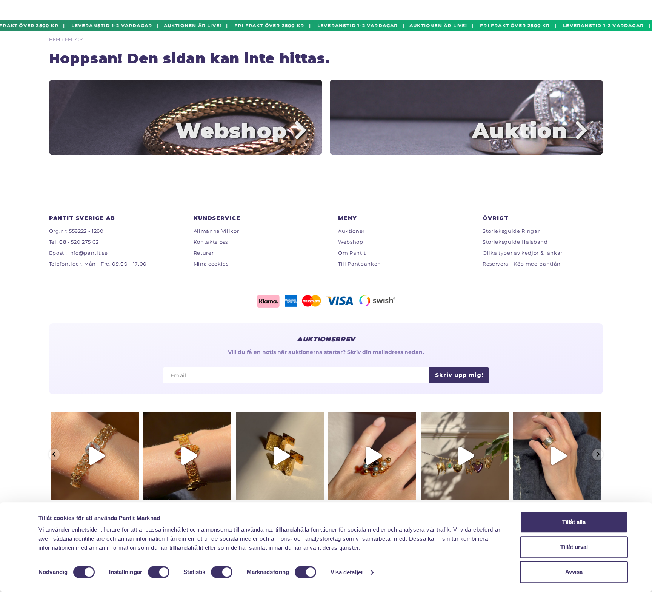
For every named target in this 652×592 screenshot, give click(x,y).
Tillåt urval (574, 547)
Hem (54, 39)
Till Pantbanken (359, 264)
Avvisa (574, 572)
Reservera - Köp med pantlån (522, 264)
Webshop (350, 242)
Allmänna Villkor (216, 231)
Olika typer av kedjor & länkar (523, 253)
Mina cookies (211, 264)
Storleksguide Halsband (515, 242)
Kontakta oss (211, 242)
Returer (204, 253)
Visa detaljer (347, 572)
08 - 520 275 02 (79, 242)
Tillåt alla (574, 522)
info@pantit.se (88, 253)
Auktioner (351, 231)
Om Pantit (352, 253)
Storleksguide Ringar (511, 231)
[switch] (158, 572)
